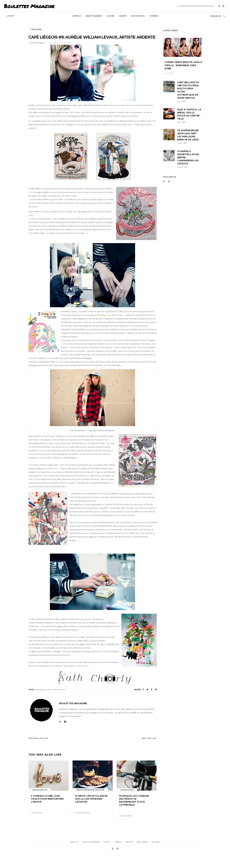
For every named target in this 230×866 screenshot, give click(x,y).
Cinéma (118, 842)
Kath (55, 690)
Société (124, 790)
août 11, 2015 (53, 43)
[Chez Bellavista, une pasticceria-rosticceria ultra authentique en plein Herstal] (169, 86)
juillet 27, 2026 (182, 143)
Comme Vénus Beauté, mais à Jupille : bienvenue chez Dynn (183, 65)
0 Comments (68, 43)
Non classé (36, 29)
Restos (129, 842)
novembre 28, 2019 (82, 813)
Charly (49, 690)
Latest (10, 16)
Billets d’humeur (91, 842)
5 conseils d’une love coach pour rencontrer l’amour (47, 799)
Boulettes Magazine (29, 6)
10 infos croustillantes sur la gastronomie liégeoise (91, 799)
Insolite (35, 790)
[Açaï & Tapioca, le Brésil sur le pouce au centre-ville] (169, 113)
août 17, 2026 (169, 73)
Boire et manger (83, 790)
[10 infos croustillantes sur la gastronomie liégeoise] (93, 775)
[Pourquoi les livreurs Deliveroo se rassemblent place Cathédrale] (137, 775)
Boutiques (142, 842)
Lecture (101, 790)
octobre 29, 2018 (125, 816)
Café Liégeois (41, 690)
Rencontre (62, 690)
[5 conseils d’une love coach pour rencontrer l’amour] (48, 775)
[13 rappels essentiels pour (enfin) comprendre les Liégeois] (169, 155)
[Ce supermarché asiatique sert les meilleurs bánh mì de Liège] (169, 134)
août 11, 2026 (181, 101)
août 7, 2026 (181, 122)
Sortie (107, 842)
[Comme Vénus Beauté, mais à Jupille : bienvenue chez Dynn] (182, 47)
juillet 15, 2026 (182, 167)
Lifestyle (43, 790)
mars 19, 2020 (36, 813)
